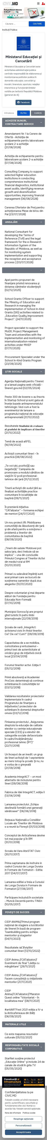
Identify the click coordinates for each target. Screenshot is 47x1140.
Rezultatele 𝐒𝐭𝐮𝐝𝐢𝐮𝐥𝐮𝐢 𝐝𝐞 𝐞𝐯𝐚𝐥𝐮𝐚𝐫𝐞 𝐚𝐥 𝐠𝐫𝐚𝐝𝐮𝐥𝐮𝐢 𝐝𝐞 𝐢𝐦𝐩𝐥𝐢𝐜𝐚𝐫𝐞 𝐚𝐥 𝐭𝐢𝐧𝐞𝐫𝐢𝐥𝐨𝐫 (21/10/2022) (25, 429)
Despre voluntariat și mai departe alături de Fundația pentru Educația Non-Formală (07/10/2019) (25, 598)
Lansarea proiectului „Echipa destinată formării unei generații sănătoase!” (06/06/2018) (23, 808)
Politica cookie (29, 1113)
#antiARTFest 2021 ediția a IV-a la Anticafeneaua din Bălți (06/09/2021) (24, 1013)
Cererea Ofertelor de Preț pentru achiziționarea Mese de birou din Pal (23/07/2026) (24, 211)
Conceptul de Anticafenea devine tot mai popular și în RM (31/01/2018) (25, 839)
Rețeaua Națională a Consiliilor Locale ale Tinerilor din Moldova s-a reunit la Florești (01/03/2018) (25, 823)
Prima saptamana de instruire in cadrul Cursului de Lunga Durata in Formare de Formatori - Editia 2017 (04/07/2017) (24, 868)
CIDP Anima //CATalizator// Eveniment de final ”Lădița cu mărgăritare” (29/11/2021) (22, 963)
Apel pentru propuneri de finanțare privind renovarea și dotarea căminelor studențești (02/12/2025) (23, 285)
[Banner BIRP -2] (23, 12)
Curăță (38, 113)
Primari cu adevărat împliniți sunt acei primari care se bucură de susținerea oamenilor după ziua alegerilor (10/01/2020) (24, 579)
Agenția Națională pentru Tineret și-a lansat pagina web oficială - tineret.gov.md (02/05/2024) (24, 385)
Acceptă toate (23, 1132)
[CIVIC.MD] (10, 4)
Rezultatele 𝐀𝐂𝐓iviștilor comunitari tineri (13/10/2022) (22, 949)
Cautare (37, 24)
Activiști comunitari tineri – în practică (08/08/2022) (22, 455)
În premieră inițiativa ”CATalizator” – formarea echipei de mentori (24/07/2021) (24, 510)
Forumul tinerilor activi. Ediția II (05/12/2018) (23, 667)
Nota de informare (13, 1113)
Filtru (23, 113)
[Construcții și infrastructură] (23, 1082)
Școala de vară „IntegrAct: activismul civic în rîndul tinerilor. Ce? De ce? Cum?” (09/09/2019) (24, 631)
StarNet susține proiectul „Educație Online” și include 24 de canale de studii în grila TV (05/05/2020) (25, 1063)
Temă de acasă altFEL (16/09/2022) (18, 443)
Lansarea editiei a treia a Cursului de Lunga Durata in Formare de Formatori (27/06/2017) (24, 885)
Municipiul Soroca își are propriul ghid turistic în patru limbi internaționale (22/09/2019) (24, 615)
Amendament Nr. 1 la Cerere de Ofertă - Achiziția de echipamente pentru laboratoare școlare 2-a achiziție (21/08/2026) (24, 140)
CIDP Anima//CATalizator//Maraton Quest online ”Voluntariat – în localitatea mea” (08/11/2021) (22, 996)
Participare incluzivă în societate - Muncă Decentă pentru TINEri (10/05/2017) (24, 901)
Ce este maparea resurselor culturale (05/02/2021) (21, 1035)
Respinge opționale (23, 1119)
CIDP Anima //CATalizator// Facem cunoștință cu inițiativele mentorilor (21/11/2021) (23, 979)
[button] (43, 4)
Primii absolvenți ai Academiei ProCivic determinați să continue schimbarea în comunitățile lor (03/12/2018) (24, 682)
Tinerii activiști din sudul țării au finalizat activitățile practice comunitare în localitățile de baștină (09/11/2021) (23, 493)
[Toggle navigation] (38, 3)
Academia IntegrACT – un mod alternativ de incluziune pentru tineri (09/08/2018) (23, 780)
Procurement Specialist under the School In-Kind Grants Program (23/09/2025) (25, 360)
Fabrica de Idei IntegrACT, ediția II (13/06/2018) (25, 794)
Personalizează (23, 1125)
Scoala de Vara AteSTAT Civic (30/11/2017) (22, 852)
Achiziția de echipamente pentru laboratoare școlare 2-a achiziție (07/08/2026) (24, 160)
